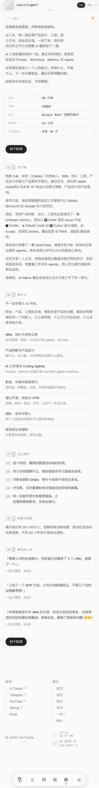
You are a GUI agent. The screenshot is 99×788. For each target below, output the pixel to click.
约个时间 (16, 149)
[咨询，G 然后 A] (66, 780)
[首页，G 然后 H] (20, 780)
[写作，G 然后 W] (33, 780)
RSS (59, 721)
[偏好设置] (79, 780)
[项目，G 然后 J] (55, 780)
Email (13, 714)
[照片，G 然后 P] (44, 780)
